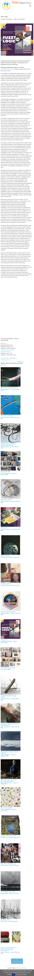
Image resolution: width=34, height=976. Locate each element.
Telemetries (20, 361)
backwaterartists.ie (5, 351)
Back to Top (17, 961)
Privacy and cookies (21, 974)
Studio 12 (3, 343)
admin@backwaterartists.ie (7, 69)
